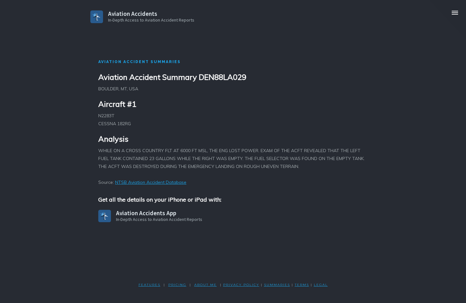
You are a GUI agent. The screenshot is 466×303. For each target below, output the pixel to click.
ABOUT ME (205, 285)
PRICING (177, 285)
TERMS (302, 285)
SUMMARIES (277, 285)
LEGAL (321, 285)
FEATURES (149, 285)
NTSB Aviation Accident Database (150, 182)
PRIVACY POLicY (241, 285)
